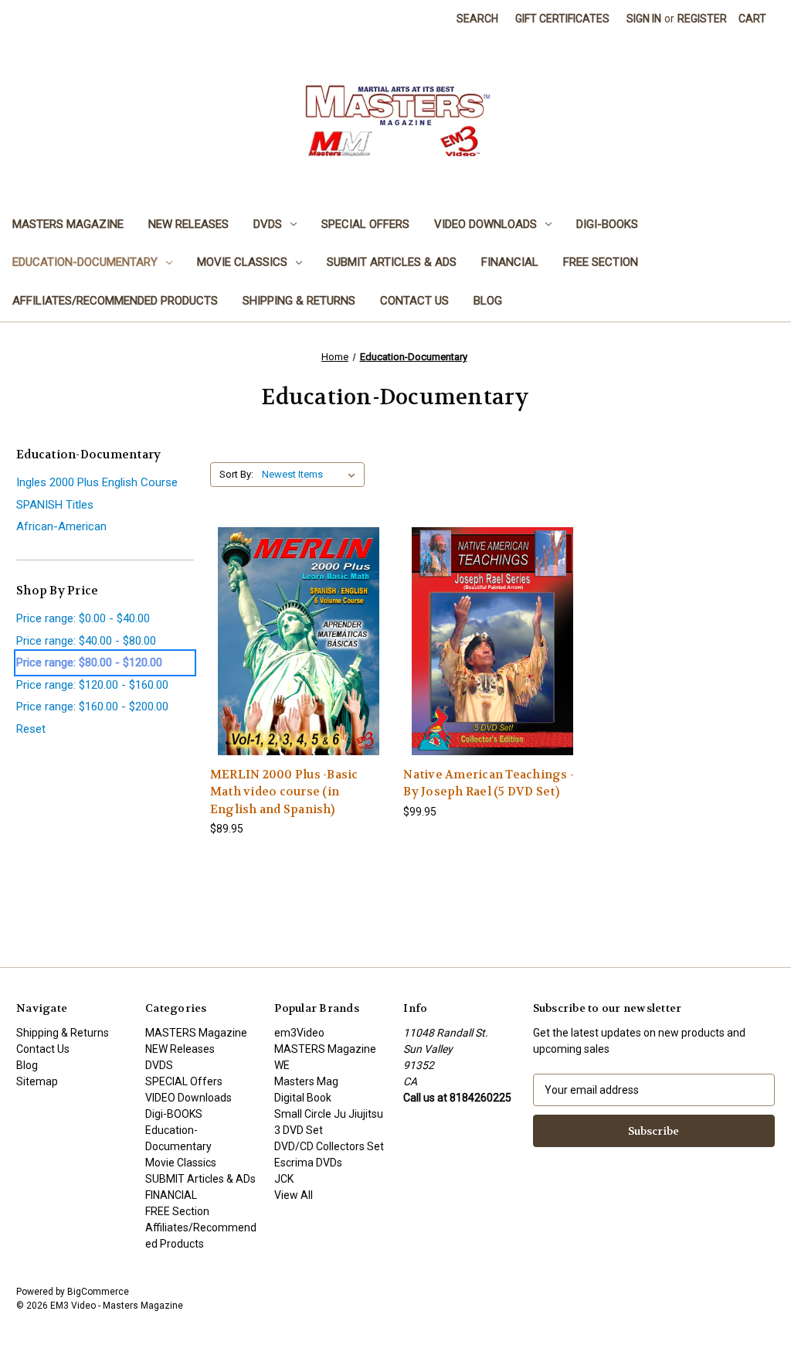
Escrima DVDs (308, 1162)
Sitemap (37, 1081)
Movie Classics (242, 262)
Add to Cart (299, 654)
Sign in (643, 18)
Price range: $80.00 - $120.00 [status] (89, 662)
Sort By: (236, 474)
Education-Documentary (85, 262)
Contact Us (414, 301)
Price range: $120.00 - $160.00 (92, 685)
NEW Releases (188, 224)
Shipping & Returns (299, 301)
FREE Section (600, 262)
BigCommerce (98, 1291)
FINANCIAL (509, 262)
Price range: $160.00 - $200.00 (92, 706)
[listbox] (312, 474)
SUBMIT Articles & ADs (392, 262)
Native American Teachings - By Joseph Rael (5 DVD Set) (488, 783)
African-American (61, 526)
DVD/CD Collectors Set (329, 1146)
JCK (284, 1179)
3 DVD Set (298, 1130)
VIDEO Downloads (485, 224)
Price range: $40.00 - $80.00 (86, 641)
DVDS (267, 224)
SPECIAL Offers (365, 224)
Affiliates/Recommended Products (115, 301)
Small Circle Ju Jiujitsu (328, 1114)
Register (702, 18)
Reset (31, 729)
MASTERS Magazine (68, 224)
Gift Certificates (562, 18)
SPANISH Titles (54, 505)
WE (282, 1065)
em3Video (299, 1033)
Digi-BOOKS (607, 224)
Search (477, 18)
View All (293, 1195)
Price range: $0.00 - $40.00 (83, 618)
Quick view (298, 627)
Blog (488, 301)
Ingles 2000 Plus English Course (97, 482)
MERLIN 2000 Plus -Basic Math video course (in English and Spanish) (284, 792)
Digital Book (302, 1097)
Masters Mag (306, 1081)
